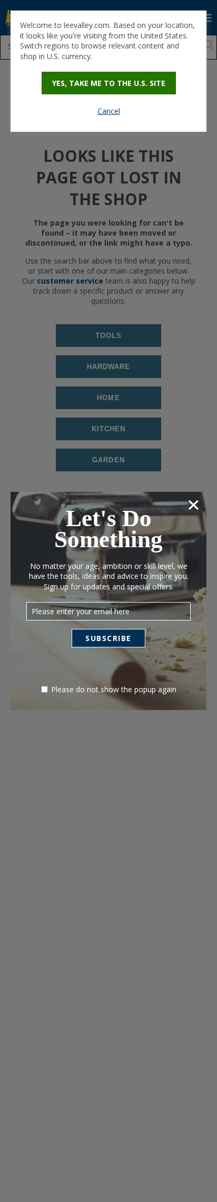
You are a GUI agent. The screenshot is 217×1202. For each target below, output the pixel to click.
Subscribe (108, 638)
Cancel (108, 111)
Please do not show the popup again (113, 689)
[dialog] (108, 71)
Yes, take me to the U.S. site (108, 83)
